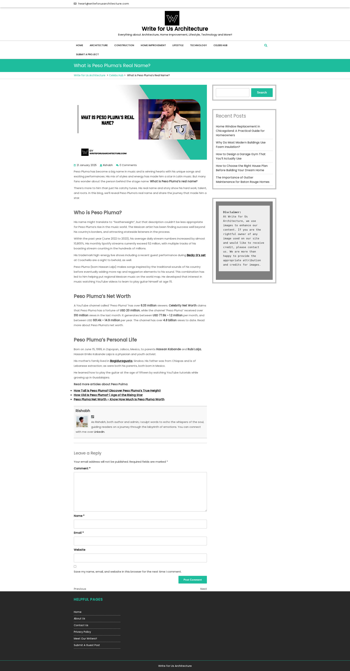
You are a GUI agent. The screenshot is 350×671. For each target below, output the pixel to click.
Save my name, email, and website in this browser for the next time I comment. (128, 571)
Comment (82, 468)
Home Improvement (153, 45)
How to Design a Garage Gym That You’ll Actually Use (241, 156)
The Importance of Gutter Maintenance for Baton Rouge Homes (242, 179)
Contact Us (81, 625)
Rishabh (83, 410)
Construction (124, 45)
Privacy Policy (82, 632)
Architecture (99, 45)
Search (262, 92)
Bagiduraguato (121, 361)
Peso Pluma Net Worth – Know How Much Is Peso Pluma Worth (119, 399)
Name (79, 516)
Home (79, 45)
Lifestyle (178, 45)
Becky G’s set (196, 255)
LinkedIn (99, 432)
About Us (79, 618)
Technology (198, 45)
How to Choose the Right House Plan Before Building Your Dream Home (242, 168)
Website (79, 550)
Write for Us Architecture (175, 29)
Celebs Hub (220, 45)
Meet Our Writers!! (85, 638)
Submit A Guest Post (87, 645)
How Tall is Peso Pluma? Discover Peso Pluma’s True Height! (117, 390)
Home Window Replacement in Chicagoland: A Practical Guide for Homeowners (240, 130)
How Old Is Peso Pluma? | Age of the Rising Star (108, 395)
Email (79, 533)
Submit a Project (87, 54)
